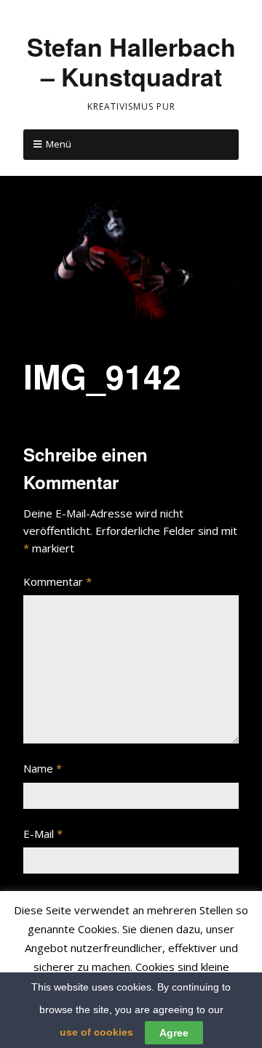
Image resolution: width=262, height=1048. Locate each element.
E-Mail (43, 833)
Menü (58, 143)
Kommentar (57, 581)
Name (42, 768)
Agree (173, 1033)
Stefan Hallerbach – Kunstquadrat (131, 61)
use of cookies (96, 1032)
